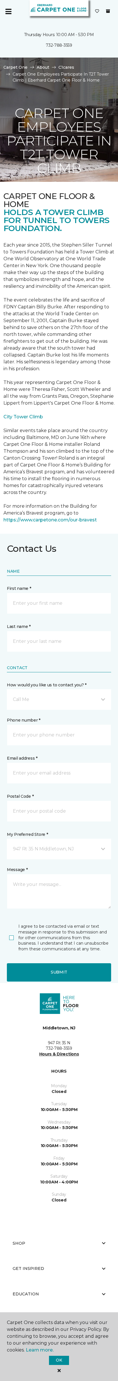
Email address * (22, 758)
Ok (59, 1360)
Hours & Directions (59, 1054)
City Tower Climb (23, 416)
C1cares (66, 67)
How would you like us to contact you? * (46, 685)
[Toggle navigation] (8, 11)
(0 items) (108, 11)
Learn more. (40, 1350)
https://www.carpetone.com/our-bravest (50, 520)
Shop (19, 1243)
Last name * (19, 626)
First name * (19, 588)
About (43, 67)
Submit (59, 972)
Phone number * (23, 720)
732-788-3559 (59, 45)
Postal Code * (20, 796)
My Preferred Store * (27, 834)
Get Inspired (28, 1268)
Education (26, 1294)
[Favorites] (97, 11)
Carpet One (15, 67)
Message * (17, 870)
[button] (59, 699)
